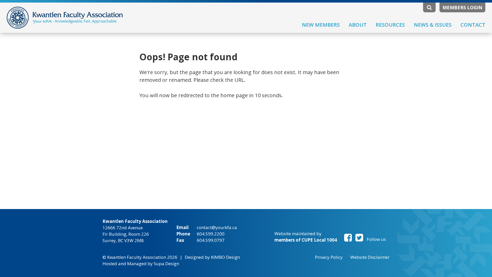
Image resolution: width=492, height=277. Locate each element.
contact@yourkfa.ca (217, 227)
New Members (321, 24)
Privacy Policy (329, 257)
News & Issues (433, 24)
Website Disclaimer (369, 257)
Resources (390, 24)
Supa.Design (166, 263)
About (358, 24)
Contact (472, 24)
